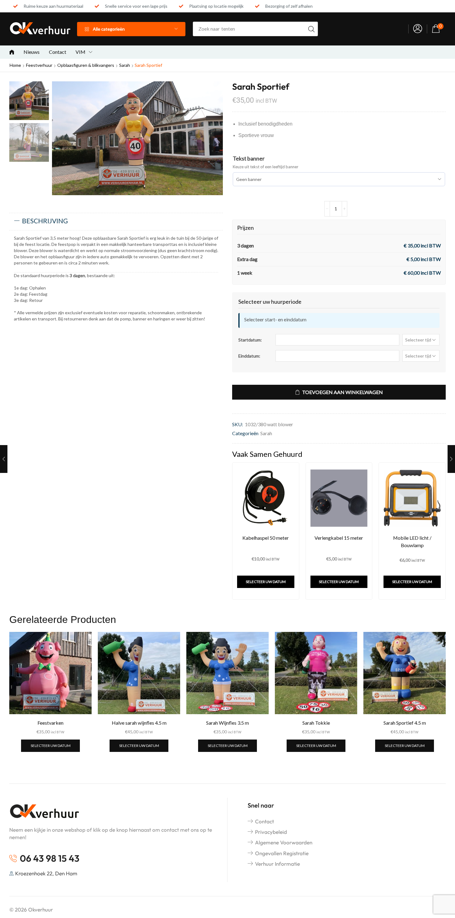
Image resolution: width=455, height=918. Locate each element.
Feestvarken (50, 723)
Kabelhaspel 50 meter (265, 538)
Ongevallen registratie (282, 853)
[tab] (116, 221)
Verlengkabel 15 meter (338, 538)
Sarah (124, 65)
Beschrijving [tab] (45, 221)
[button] (417, 28)
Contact (264, 821)
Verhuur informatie (277, 863)
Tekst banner (249, 158)
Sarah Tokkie (316, 723)
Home (15, 65)
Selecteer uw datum (266, 581)
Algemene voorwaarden (283, 842)
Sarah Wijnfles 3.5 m (227, 723)
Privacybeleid (271, 832)
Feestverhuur (39, 65)
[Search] (311, 29)
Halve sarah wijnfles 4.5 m (139, 723)
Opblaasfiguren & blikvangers (85, 65)
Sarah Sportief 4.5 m (405, 723)
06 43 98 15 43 (50, 858)
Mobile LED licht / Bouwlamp (412, 541)
